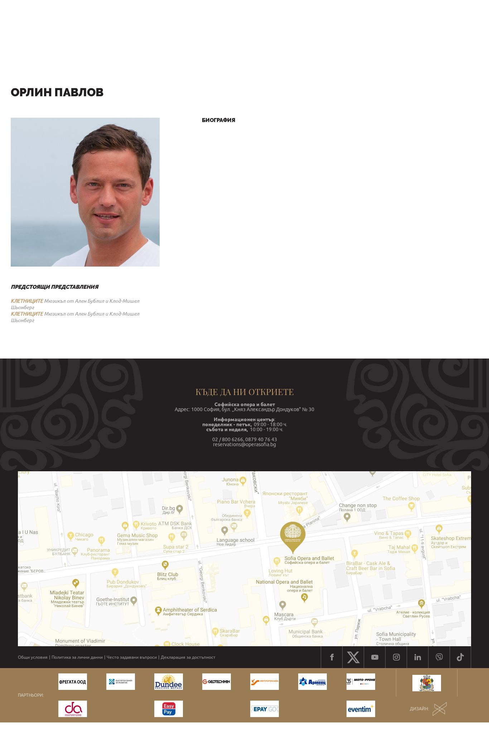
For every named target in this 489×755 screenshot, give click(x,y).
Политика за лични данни (77, 657)
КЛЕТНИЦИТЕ (27, 301)
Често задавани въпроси (132, 657)
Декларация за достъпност (188, 657)
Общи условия (33, 657)
